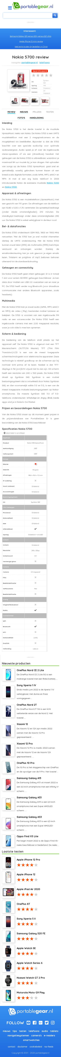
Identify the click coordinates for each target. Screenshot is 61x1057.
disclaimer (22, 1046)
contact (11, 1046)
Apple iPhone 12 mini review (31, 41)
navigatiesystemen (18, 1035)
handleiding (37, 117)
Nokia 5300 (11, 187)
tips (15, 1031)
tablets (54, 1031)
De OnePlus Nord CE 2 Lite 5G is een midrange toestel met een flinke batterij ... (37, 674)
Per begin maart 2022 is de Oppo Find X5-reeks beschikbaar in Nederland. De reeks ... (38, 840)
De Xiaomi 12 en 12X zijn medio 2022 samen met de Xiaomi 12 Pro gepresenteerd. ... (34, 730)
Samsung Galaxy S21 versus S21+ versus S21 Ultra (30, 36)
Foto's (21, 117)
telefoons (44, 62)
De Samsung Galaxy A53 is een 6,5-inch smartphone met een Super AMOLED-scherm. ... (36, 823)
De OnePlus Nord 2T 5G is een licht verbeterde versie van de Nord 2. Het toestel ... (35, 711)
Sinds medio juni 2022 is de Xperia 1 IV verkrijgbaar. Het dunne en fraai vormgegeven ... (35, 692)
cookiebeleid (36, 1046)
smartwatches (31, 1040)
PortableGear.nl (29, 62)
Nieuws (24, 112)
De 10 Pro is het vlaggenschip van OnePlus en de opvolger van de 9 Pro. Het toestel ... (37, 767)
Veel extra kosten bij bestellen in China (31, 46)
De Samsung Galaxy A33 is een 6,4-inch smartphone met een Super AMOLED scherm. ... (36, 804)
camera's (36, 1035)
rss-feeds (48, 1046)
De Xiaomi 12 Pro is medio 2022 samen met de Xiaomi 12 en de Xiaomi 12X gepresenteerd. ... (36, 750)
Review (11, 112)
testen (22, 1031)
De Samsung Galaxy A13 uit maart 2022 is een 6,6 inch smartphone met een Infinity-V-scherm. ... (38, 784)
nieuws (6, 1031)
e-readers (49, 1035)
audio (45, 1031)
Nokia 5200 (53, 183)
